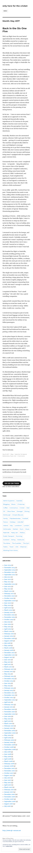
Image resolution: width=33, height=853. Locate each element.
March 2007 (8, 787)
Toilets (5, 547)
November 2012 (9, 695)
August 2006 (8, 804)
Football (25, 518)
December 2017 (9, 652)
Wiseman (23, 547)
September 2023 (9, 570)
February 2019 (9, 634)
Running (19, 536)
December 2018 (9, 638)
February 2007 (9, 789)
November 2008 (9, 745)
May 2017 (7, 662)
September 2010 (9, 714)
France (5, 522)
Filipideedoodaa (15, 518)
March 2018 (8, 648)
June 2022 (7, 579)
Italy (11, 525)
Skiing (13, 540)
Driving (26, 511)
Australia (19, 501)
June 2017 (7, 660)
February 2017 (9, 669)
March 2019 (8, 631)
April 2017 (7, 664)
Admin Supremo (8, 501)
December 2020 (9, 596)
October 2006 (8, 799)
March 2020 (8, 610)
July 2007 (7, 778)
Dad (27, 508)
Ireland (5, 525)
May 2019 (7, 626)
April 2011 (7, 702)
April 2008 (7, 759)
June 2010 (7, 716)
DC (4, 511)
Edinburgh (7, 515)
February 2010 (9, 726)
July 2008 (7, 752)
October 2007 (8, 773)
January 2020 (8, 612)
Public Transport (8, 536)
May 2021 (7, 589)
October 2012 (8, 697)
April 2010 (7, 721)
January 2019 (8, 636)
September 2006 (9, 801)
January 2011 (8, 707)
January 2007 (8, 792)
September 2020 (9, 600)
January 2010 (8, 728)
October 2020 (8, 598)
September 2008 (9, 749)
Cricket (22, 508)
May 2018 (7, 645)
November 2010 (9, 712)
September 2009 (9, 733)
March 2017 (8, 667)
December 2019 (9, 615)
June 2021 (7, 586)
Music (27, 529)
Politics (22, 532)
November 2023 (9, 567)
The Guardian (16, 543)
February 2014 (9, 676)
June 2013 (7, 683)
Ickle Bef (20, 522)
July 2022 (7, 577)
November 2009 (9, 730)
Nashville (17, 454)
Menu (5, 11)
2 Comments (21, 456)
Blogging (6, 504)
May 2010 (7, 719)
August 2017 (8, 657)
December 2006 (9, 794)
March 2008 (8, 761)
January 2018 (8, 650)
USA (15, 456)
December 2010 (9, 709)
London (26, 525)
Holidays (12, 522)
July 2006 (7, 806)
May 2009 (7, 735)
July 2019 (7, 622)
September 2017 (9, 655)
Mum (21, 529)
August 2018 (8, 641)
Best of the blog (8, 838)
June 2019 (7, 624)
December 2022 (9, 572)
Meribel (15, 529)
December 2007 (9, 768)
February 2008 (9, 763)
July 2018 (7, 643)
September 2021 (9, 584)
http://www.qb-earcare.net (12, 830)
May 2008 (7, 756)
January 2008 (8, 766)
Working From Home (10, 550)
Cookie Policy (9, 846)
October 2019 (8, 619)
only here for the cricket (15, 6)
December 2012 (9, 693)
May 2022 (7, 582)
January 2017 (8, 671)
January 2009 (8, 742)
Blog (12, 454)
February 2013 (9, 688)
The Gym (26, 543)
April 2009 (7, 737)
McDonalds (7, 529)
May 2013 (7, 686)
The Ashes (6, 543)
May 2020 (7, 605)
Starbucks (20, 540)
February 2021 (9, 593)
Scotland (6, 540)
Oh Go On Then (12, 483)
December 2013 (9, 678)
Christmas (21, 504)
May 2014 (7, 674)
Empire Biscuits (18, 515)
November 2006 (9, 797)
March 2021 (8, 591)
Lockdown (18, 525)
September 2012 (9, 700)
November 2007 (9, 771)
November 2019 (9, 617)
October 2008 (8, 747)
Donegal (20, 511)
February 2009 (9, 740)
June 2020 (7, 603)
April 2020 (7, 608)
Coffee (5, 508)
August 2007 (8, 775)
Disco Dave (11, 511)
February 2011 (8, 704)
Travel (11, 456)
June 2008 (7, 754)
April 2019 (7, 629)
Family (5, 518)
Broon (13, 504)
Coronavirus (14, 508)
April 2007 (7, 785)
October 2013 (8, 681)
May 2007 (7, 782)
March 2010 (8, 723)
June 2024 (7, 565)
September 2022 (9, 574)
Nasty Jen (14, 532)
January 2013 (8, 690)
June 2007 (7, 780)
